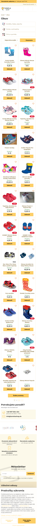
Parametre (29, 40)
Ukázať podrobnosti (18, 525)
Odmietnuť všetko (9, 520)
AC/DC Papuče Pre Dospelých (27, 148)
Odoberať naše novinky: (18, 469)
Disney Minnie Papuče (27, 380)
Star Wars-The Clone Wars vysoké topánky (9, 265)
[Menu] (34, 9)
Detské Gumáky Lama (27, 293)
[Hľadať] (26, 9)
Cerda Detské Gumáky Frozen (9, 61)
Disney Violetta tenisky (9, 350)
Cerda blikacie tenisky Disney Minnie (9, 119)
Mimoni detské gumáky (27, 177)
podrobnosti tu (6, 506)
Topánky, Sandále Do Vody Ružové (9, 206)
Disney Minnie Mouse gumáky (27, 61)
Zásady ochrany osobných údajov (11, 515)
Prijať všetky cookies (27, 520)
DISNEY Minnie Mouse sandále (9, 236)
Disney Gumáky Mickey (27, 321)
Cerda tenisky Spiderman (9, 321)
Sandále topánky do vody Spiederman (9, 381)
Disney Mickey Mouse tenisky (9, 90)
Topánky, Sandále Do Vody (27, 119)
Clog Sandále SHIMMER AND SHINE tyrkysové (27, 351)
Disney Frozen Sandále (27, 90)
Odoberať (31, 473)
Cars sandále (9, 293)
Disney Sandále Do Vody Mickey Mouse (27, 265)
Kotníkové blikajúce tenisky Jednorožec (9, 177)
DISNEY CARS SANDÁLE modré (27, 236)
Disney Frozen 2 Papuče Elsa (27, 206)
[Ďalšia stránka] (22, 400)
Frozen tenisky (9, 148)
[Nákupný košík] (30, 9)
